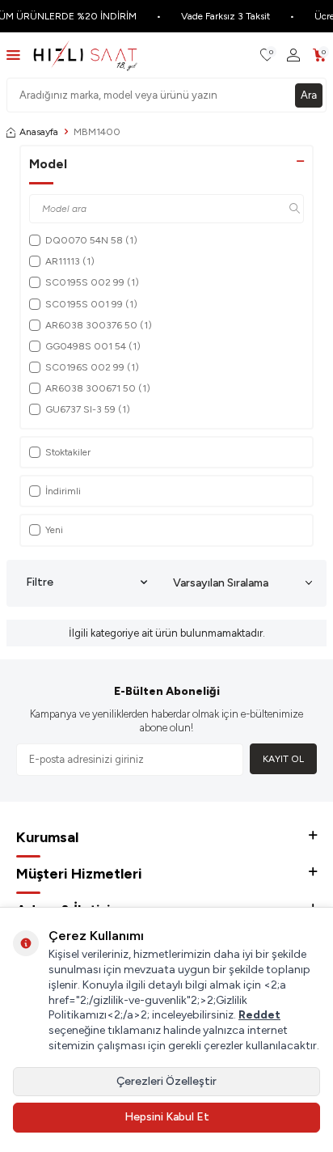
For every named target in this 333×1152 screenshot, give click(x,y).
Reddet (259, 1015)
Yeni (54, 530)
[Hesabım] (293, 55)
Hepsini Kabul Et (166, 1117)
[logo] (85, 55)
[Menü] (13, 54)
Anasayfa (38, 132)
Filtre (39, 582)
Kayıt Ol (283, 758)
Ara (309, 95)
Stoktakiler (68, 452)
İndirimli (63, 491)
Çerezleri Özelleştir (166, 1081)
